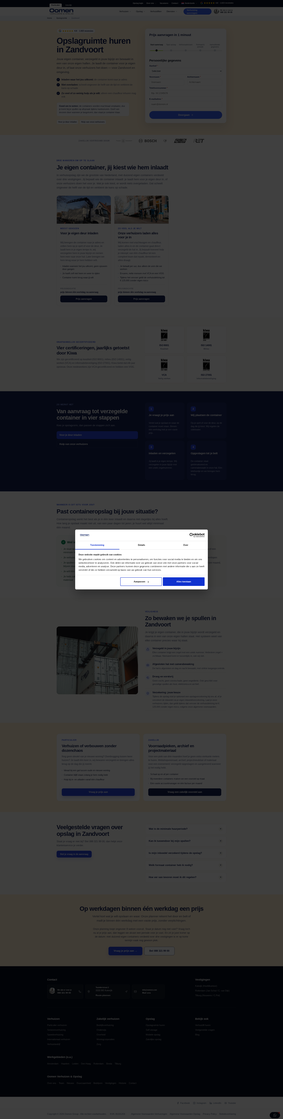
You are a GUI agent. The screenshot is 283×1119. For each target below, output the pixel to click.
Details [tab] (141, 545)
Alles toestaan (183, 581)
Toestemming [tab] (97, 545)
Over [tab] (185, 545)
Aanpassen (139, 581)
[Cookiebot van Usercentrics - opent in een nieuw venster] (192, 535)
